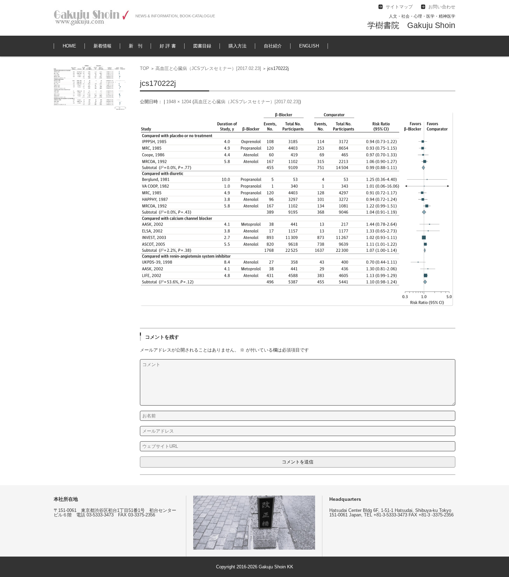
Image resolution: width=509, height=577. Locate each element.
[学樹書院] (92, 18)
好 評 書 (168, 45)
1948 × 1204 (178, 101)
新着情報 (102, 45)
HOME (69, 45)
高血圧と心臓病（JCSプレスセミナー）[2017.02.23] (208, 68)
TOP (144, 68)
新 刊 (135, 45)
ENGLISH (309, 45)
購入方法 (238, 45)
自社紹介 (273, 45)
